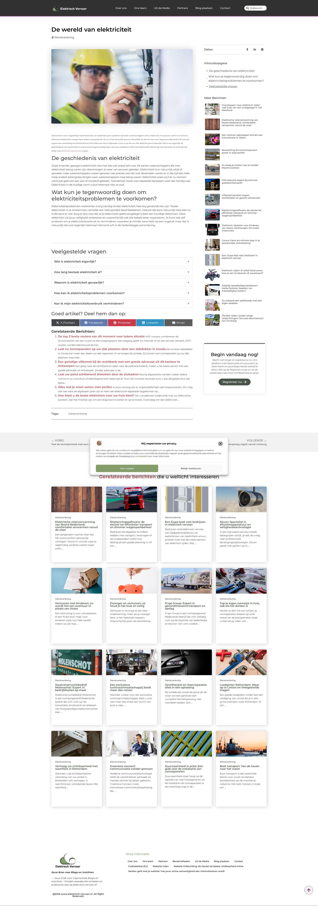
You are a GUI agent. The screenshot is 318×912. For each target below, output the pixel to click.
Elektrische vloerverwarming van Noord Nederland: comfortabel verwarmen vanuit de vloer (240, 122)
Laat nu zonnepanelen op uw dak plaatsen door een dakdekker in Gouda (112, 349)
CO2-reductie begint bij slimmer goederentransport (240, 181)
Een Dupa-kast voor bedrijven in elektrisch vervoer (240, 256)
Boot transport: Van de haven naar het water (240, 767)
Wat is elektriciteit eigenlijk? (122, 261)
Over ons (121, 8)
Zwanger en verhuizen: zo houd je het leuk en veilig (127, 605)
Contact (225, 8)
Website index (161, 866)
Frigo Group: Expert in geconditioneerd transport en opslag (185, 606)
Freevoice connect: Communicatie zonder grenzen (131, 767)
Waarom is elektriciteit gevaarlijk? (122, 282)
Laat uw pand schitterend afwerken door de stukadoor (98, 374)
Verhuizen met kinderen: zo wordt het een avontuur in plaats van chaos (74, 606)
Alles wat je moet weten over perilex (85, 387)
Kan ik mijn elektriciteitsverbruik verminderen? (122, 303)
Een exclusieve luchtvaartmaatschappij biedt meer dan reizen (130, 687)
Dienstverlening (64, 37)
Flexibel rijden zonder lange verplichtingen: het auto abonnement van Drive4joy (242, 318)
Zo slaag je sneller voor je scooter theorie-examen (240, 166)
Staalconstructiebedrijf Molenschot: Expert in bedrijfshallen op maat (71, 687)
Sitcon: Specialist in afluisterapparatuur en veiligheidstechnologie (235, 524)
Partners (182, 8)
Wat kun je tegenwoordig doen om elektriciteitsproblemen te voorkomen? (236, 78)
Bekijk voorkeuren (191, 468)
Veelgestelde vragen (223, 86)
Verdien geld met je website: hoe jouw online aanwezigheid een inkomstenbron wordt (176, 871)
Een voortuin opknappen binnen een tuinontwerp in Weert (242, 136)
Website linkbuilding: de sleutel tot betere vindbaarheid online (208, 866)
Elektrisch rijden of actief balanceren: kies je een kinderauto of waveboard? (242, 271)
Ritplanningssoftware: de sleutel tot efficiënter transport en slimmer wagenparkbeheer (241, 213)
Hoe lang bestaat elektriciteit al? (122, 272)
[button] (220, 443)
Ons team (140, 8)
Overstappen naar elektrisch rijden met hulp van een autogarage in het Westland (242, 107)
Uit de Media (162, 8)
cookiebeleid (140, 456)
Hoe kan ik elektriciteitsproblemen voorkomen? (122, 293)
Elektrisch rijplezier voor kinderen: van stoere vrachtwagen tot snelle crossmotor (240, 228)
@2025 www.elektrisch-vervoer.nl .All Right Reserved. (78, 895)
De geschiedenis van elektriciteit (232, 70)
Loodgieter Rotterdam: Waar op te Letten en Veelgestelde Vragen (239, 687)
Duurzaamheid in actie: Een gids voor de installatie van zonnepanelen (184, 769)
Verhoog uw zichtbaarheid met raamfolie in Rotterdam (76, 767)
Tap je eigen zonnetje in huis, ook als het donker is (240, 605)
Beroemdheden (181, 861)
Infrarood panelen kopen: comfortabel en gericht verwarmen (241, 196)
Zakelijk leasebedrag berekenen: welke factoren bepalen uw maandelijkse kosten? (240, 288)
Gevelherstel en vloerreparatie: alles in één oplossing (186, 686)
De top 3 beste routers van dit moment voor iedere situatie (101, 336)
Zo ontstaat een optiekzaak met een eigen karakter (242, 301)
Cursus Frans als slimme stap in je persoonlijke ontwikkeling (241, 241)
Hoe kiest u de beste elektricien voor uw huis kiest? (96, 395)
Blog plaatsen (204, 8)
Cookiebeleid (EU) (138, 866)
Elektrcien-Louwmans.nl (72, 151)
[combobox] (255, 8)
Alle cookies (127, 468)
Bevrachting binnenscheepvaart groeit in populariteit (239, 151)
